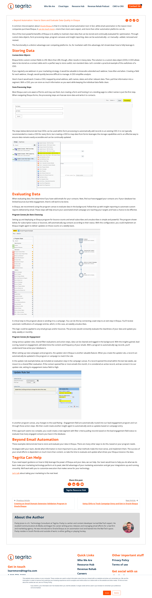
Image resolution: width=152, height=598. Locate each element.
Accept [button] (107, 593)
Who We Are (49, 6)
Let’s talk (15, 473)
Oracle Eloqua (46, 26)
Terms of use (120, 564)
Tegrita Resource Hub (76, 490)
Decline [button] (116, 593)
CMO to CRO (118, 6)
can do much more (46, 29)
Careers (82, 573)
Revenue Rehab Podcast (98, 6)
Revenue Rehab (86, 569)
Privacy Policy (120, 560)
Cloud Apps (63, 6)
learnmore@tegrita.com (22, 570)
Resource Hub (78, 6)
